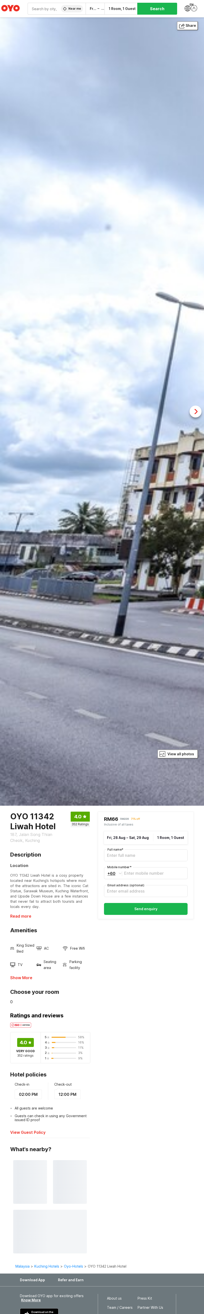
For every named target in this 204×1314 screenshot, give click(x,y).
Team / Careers (120, 1308)
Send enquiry (145, 909)
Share (191, 25)
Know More (31, 1300)
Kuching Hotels (46, 1266)
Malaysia (22, 1266)
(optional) (125, 885)
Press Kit (145, 1298)
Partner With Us (150, 1308)
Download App (32, 1280)
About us (114, 1298)
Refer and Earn (71, 1280)
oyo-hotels (73, 1266)
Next (196, 411)
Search (157, 8)
